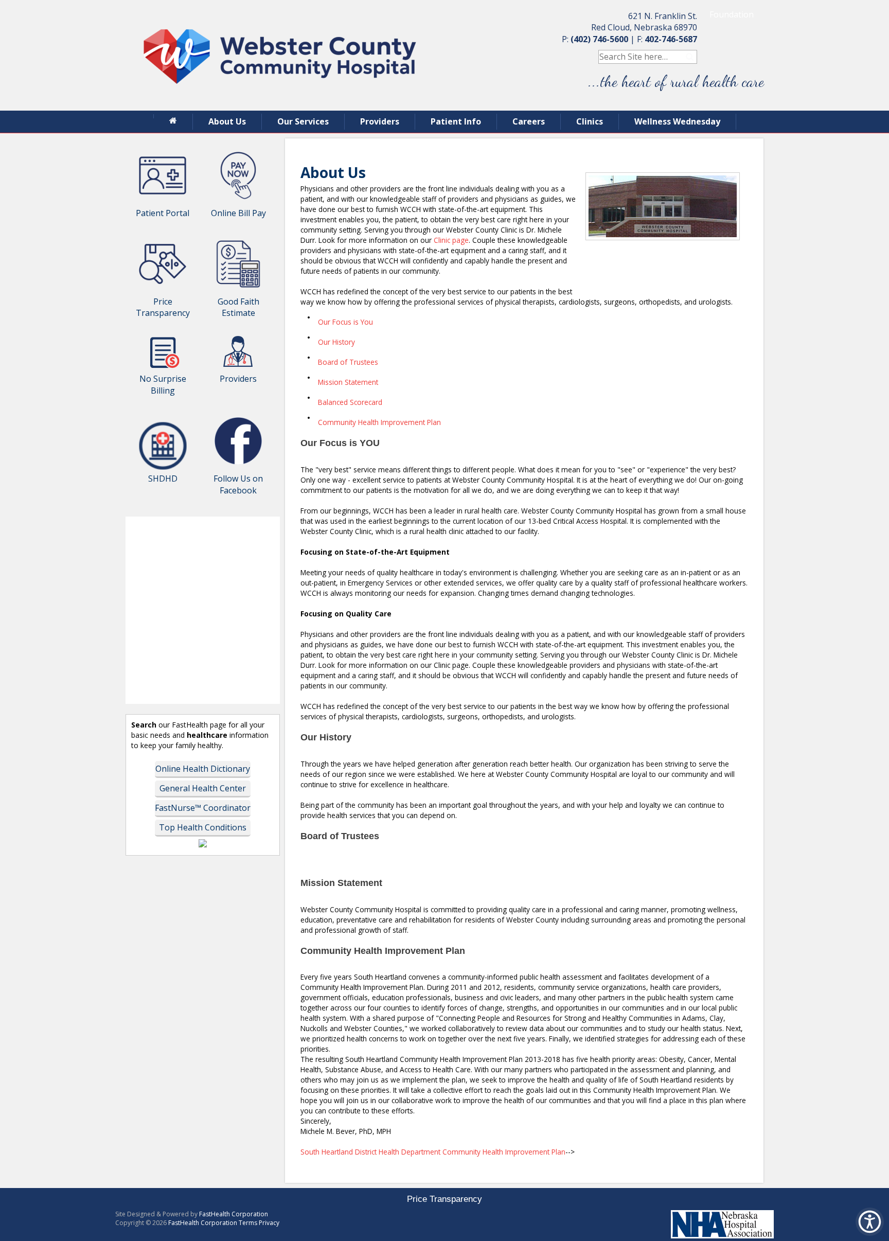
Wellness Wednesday (677, 121)
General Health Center (202, 788)
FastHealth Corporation (233, 1214)
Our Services (303, 121)
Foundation (731, 14)
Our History (336, 342)
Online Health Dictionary (202, 769)
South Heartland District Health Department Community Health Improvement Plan (432, 1152)
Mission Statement (348, 382)
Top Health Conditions (202, 827)
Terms (248, 1222)
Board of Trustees (348, 362)
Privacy (269, 1222)
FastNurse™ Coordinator (203, 808)
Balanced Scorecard (350, 402)
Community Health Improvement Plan (379, 422)
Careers (528, 121)
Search (690, 56)
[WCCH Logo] (280, 105)
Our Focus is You (345, 322)
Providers (379, 121)
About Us (227, 121)
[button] (870, 1222)
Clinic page (451, 240)
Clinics (589, 121)
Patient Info (456, 121)
